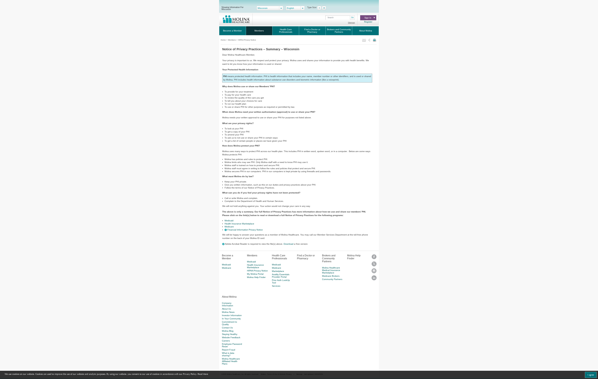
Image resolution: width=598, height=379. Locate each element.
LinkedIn (374, 278)
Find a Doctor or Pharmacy (312, 30)
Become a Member (232, 30)
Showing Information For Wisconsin (232, 8)
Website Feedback (231, 337)
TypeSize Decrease (319, 8)
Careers (226, 340)
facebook (374, 257)
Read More (203, 374)
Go (352, 17)
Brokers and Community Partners (339, 30)
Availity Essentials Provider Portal (280, 275)
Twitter (374, 264)
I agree (591, 374)
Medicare (229, 226)
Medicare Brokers (330, 276)
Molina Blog (227, 331)
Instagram (374, 271)
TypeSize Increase (324, 8)
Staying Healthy (229, 334)
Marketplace (278, 271)
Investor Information (232, 315)
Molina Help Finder (256, 277)
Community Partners (332, 279)
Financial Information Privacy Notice (245, 229)
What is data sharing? (228, 354)
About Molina (365, 30)
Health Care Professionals (285, 30)
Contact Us (227, 327)
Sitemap (351, 23)
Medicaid (229, 220)
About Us (226, 309)
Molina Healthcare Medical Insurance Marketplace (331, 270)
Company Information (227, 304)
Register (368, 22)
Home (223, 40)
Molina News (228, 312)
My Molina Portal (255, 274)
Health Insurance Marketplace (239, 223)
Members (259, 30)
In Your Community (231, 318)
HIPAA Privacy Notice (257, 270)
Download (288, 244)
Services (276, 286)
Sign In (367, 17)
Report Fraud (228, 349)
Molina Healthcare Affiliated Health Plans (231, 361)
